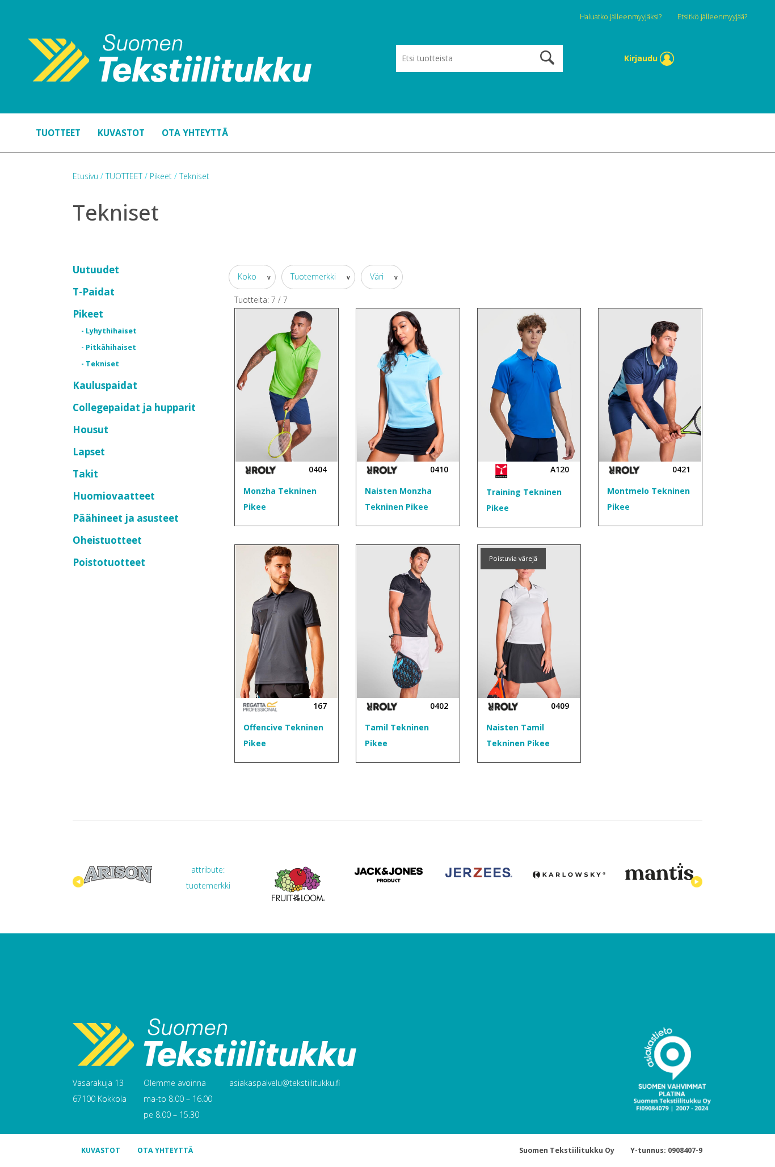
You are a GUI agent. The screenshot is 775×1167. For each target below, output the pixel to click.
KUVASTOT (121, 132)
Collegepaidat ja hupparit (134, 407)
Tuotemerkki (314, 276)
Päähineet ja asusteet (126, 518)
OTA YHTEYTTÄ (195, 132)
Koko (248, 276)
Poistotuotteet (109, 562)
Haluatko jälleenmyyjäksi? (621, 17)
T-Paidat (94, 291)
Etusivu (86, 176)
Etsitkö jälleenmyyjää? (712, 17)
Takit (85, 473)
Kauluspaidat (105, 385)
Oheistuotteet (107, 540)
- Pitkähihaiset (108, 347)
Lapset (89, 451)
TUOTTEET (58, 132)
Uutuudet (96, 269)
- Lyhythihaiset (109, 331)
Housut (90, 429)
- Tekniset (100, 364)
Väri (378, 276)
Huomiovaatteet (114, 495)
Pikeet (88, 313)
